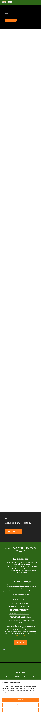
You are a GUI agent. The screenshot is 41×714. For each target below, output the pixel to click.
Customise (20, 705)
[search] (34, 2)
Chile (32, 676)
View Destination (11, 20)
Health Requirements (19, 610)
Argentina (18, 676)
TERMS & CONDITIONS (19, 603)
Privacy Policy (19, 600)
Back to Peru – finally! (18, 522)
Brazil (26, 676)
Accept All (20, 699)
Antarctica (8, 676)
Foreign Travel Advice (19, 607)
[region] (20, 697)
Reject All (20, 710)
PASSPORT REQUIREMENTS (19, 613)
